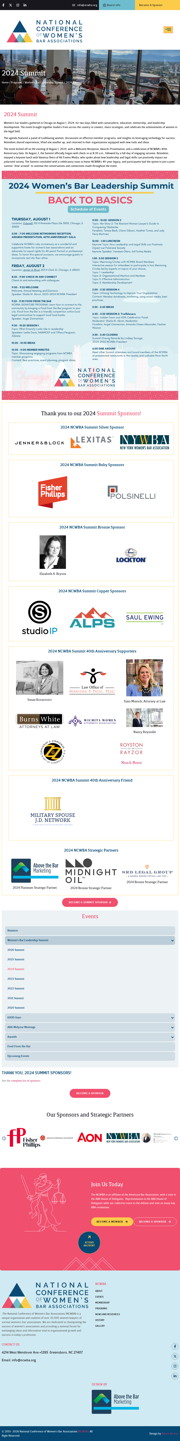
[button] (4, 1138)
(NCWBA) (83, 1431)
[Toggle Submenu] (172, 940)
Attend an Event (89, 1244)
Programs (16, 82)
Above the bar (170, 1433)
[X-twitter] (10, 5)
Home (5, 82)
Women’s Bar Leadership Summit (44, 82)
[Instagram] (17, 5)
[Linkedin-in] (25, 5)
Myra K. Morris (131, 762)
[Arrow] (89, 1237)
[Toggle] (168, 29)
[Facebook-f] (3, 5)
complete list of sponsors (25, 1080)
